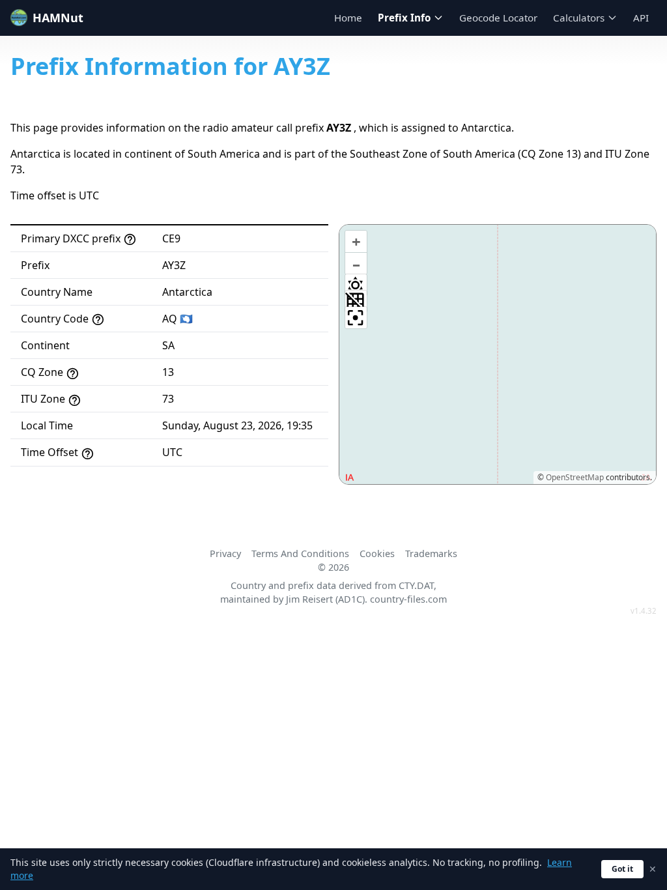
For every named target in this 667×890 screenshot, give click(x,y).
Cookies (377, 553)
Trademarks (431, 553)
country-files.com (408, 599)
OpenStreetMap (575, 477)
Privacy (225, 553)
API (641, 17)
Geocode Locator (498, 17)
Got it (622, 868)
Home (348, 17)
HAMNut (58, 17)
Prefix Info (404, 17)
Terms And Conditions (300, 553)
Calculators (578, 17)
